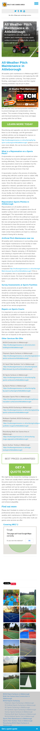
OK (29, 541)
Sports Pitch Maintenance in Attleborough (17, 718)
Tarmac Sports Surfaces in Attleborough (19, 712)
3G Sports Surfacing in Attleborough (17, 707)
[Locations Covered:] (2, 3)
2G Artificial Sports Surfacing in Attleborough (20, 705)
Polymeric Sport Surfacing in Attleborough (19, 703)
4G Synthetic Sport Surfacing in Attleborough (20, 709)
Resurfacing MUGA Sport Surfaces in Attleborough (16, 724)
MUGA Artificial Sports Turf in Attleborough (19, 716)
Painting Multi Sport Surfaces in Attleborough (20, 714)
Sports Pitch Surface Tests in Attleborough (17, 721)
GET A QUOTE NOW (20, 469)
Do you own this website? (15, 540)
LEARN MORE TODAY (20, 124)
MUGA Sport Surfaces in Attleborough (16, 694)
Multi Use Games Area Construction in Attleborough (16, 697)
